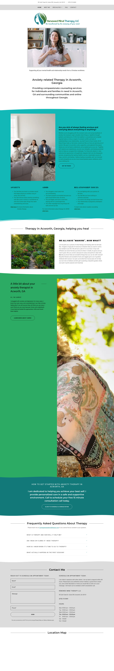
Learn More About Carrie (22, 318)
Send (32, 614)
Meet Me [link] (47, 7)
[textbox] (33, 581)
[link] (57, 19)
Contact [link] (73, 7)
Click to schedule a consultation (57, 506)
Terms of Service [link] (47, 620)
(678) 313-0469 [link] (63, 599)
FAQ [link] (66, 7)
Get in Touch (66, 166)
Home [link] (39, 7)
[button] (57, 7)
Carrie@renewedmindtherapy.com (49, 527)
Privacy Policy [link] (38, 620)
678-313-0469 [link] (72, 2)
